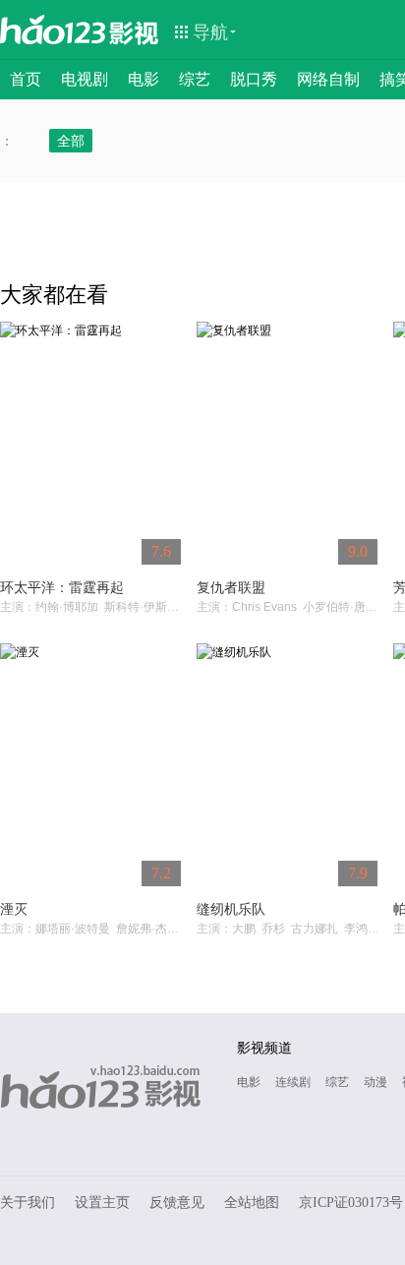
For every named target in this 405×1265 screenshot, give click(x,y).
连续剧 (293, 1082)
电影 (143, 79)
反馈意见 (176, 1202)
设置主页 (102, 1202)
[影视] (134, 31)
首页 (25, 79)
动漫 (375, 1082)
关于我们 (27, 1202)
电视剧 (84, 79)
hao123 (53, 29)
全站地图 (251, 1202)
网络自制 (328, 79)
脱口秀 (253, 79)
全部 (71, 141)
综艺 (194, 79)
